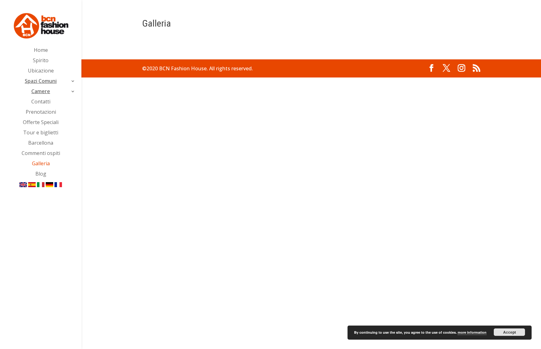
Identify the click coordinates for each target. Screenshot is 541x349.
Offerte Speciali (41, 123)
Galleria (41, 164)
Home (41, 50)
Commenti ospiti (41, 154)
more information (472, 332)
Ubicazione (41, 71)
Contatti (40, 102)
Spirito (41, 61)
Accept (509, 332)
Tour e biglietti (40, 133)
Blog (40, 174)
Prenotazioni (41, 112)
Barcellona (40, 143)
